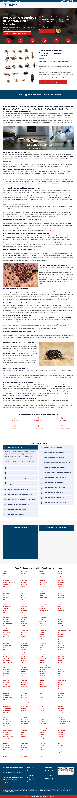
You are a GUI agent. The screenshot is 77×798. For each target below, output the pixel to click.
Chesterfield (7, 708)
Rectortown (43, 741)
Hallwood (24, 691)
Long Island (43, 584)
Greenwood (25, 682)
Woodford (60, 745)
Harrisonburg (25, 702)
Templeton (61, 682)
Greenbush (25, 680)
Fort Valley (25, 643)
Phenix (41, 715)
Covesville (7, 745)
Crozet (6, 752)
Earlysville (24, 606)
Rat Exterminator (62, 420)
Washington (61, 728)
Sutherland (60, 676)
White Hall (60, 732)
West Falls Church (62, 730)
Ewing (23, 619)
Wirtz (59, 743)
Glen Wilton (25, 665)
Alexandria (7, 576)
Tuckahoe (60, 702)
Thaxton (60, 684)
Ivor (23, 732)
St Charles (60, 643)
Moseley (42, 656)
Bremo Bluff (7, 652)
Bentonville (7, 626)
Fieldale (24, 632)
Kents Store (25, 743)
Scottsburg (61, 610)
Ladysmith (25, 752)
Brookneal (7, 656)
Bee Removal (15, 420)
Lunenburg (42, 593)
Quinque (42, 732)
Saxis (59, 604)
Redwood (42, 745)
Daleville (24, 573)
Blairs (5, 634)
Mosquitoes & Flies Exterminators (62, 428)
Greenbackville (26, 678)
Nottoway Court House (46, 689)
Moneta (42, 645)
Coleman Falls (8, 730)
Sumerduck (61, 671)
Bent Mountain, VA (12, 1)
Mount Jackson (44, 658)
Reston (41, 747)
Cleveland (7, 715)
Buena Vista (7, 665)
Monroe (42, 647)
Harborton (24, 697)
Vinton (59, 715)
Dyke (23, 602)
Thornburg (60, 689)
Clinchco (6, 723)
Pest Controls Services (39, 796)
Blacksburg (7, 632)
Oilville (41, 695)
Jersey (24, 736)
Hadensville (25, 689)
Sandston (60, 593)
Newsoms (42, 680)
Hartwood (24, 704)
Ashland (6, 597)
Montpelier (42, 652)
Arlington (6, 591)
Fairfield (24, 626)
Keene (23, 739)
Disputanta (25, 589)
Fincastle (24, 634)
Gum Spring (25, 686)
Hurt (23, 728)
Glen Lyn (24, 663)
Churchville (7, 710)
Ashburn (6, 595)
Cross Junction (8, 749)
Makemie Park (43, 608)
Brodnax (6, 654)
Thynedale (60, 691)
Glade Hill (24, 654)
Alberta (6, 573)
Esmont (24, 613)
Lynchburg (42, 600)
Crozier (6, 754)
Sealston (60, 615)
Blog (30, 781)
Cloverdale (7, 728)
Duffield (24, 597)
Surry (59, 673)
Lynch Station (43, 597)
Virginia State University (64, 721)
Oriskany (42, 697)
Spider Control (32, 775)
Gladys (24, 656)
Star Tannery (61, 649)
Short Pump (61, 621)
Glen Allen (24, 660)
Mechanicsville (44, 628)
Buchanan (7, 660)
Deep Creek (25, 578)
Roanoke (60, 571)
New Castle (43, 671)
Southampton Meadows (64, 628)
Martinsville (43, 621)
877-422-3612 (68, 1)
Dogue (24, 591)
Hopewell (24, 717)
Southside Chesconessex (64, 630)
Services (50, 5)
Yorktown (60, 754)
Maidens (42, 606)
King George (25, 749)
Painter (42, 699)
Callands (6, 671)
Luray (41, 595)
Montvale (42, 654)
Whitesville (60, 736)
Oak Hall (42, 691)
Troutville (60, 697)
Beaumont (7, 617)
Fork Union (24, 641)
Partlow (42, 708)
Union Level (61, 708)
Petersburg (43, 713)
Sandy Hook (61, 595)
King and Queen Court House (29, 747)
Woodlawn (60, 747)
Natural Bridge (43, 665)
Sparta (59, 632)
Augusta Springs (8, 600)
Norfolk (42, 684)
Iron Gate (24, 730)
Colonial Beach (8, 734)
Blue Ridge (7, 636)
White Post (60, 734)
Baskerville (7, 606)
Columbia (6, 739)
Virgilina (60, 717)
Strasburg (60, 665)
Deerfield (24, 580)
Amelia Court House (9, 582)
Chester (6, 704)
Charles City (7, 695)
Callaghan (7, 669)
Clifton (6, 719)
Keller (23, 741)
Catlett (6, 684)
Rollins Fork (60, 578)
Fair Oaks (24, 623)
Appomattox (7, 589)
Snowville (60, 623)
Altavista (6, 580)
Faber (23, 621)
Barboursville (7, 604)
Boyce (6, 647)
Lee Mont (42, 571)
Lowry (41, 591)
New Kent (42, 676)
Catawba (6, 682)
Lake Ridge (25, 754)
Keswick (24, 745)
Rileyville (42, 754)
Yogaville (60, 752)
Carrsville (6, 680)
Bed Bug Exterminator (38, 428)
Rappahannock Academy (46, 739)
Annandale (7, 586)
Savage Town (61, 602)
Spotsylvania (61, 636)
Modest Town (43, 643)
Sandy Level (61, 597)
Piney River (42, 717)
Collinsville (7, 732)
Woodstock (61, 749)
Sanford (60, 600)
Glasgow (24, 658)
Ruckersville (61, 582)
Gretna (24, 684)
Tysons (59, 704)
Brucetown (7, 658)
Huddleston (25, 723)
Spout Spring (61, 639)
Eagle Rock (25, 604)
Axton (5, 602)
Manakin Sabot (44, 610)
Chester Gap (7, 706)
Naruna (42, 660)
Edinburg (24, 610)
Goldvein (24, 667)
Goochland (25, 669)
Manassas (42, 613)
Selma (59, 617)
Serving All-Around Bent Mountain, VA (17, 33)
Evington (24, 617)
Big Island (6, 630)
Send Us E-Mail (50, 773)
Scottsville (60, 613)
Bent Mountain (8, 623)
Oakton (42, 693)
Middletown (43, 632)
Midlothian (42, 636)
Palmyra (42, 702)
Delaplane (24, 582)
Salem (59, 591)
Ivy (23, 734)
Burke (5, 667)
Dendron (24, 584)
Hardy (23, 699)
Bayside (6, 615)
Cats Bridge (7, 686)
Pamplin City (43, 704)
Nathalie (42, 663)
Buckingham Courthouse (10, 663)
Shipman (60, 619)
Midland (42, 634)
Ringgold (42, 756)
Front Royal (25, 649)
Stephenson (61, 658)
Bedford (6, 619)
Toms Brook (61, 693)
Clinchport (7, 726)
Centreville (7, 691)
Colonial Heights (8, 736)
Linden (41, 578)
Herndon (24, 710)
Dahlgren (6, 756)
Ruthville (60, 589)
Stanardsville (61, 645)
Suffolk (59, 669)
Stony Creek (61, 663)
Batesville (6, 613)
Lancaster (24, 756)
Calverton (6, 673)
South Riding (61, 626)
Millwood (42, 641)
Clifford (6, 717)
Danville (24, 576)
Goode (24, 671)
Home (44, 5)
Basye (5, 610)
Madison (42, 602)
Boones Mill (7, 643)
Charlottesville (8, 697)
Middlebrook (43, 630)
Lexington (42, 576)
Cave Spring (7, 689)
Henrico (24, 708)
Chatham (6, 699)
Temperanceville (62, 680)
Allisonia (6, 578)
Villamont (60, 713)
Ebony (23, 608)
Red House (42, 743)
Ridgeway (42, 752)
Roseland (60, 580)
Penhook (42, 710)
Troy (59, 699)
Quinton (42, 734)
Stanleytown (61, 647)
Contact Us (58, 5)
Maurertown (43, 623)
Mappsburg (43, 617)
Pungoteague (43, 730)
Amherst (6, 584)
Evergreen (24, 615)
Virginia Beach (61, 719)
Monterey (42, 649)
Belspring (6, 621)
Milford (41, 639)
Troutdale (60, 695)
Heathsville (25, 706)
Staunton (60, 654)
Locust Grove (43, 582)
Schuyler (60, 606)
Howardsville (25, 721)
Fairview (24, 628)
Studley (60, 667)
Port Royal (42, 721)
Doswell (24, 593)
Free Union (24, 647)
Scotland (60, 608)
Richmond (42, 749)
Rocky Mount (61, 576)
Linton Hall (42, 580)
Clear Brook (7, 713)
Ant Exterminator (38, 420)
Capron (6, 676)
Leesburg (42, 573)
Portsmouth (43, 723)
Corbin (6, 743)
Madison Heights (44, 604)
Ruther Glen (61, 586)
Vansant (60, 710)
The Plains (60, 686)
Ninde (41, 682)
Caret (5, 678)
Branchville (7, 649)
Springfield (60, 641)
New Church (43, 673)
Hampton (24, 693)
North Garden (43, 686)
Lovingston (43, 586)
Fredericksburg (26, 645)
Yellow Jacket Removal (34, 773)
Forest (23, 639)
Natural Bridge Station (45, 667)
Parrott (41, 706)
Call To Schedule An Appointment (53, 82)
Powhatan (42, 726)
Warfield (60, 726)
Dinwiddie (24, 586)
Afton (5, 571)
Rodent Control (15, 428)
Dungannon (25, 600)
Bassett (6, 608)
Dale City (24, 571)
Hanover (24, 695)
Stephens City (61, 656)
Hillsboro (24, 713)
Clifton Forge (7, 721)
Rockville (60, 573)
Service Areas (67, 5)
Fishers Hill (24, 636)
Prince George (43, 728)
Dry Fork (24, 595)
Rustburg (60, 584)
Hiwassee (24, 715)
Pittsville (42, 719)
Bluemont (6, 639)
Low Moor (42, 589)
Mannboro (42, 615)
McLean (42, 626)
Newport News (43, 678)
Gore (23, 676)
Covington (7, 747)
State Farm (61, 652)
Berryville (6, 628)
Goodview (24, 673)
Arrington (6, 593)
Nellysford (42, 669)
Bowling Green (8, 645)
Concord (6, 741)
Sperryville (60, 634)
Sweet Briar (61, 678)
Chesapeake (7, 702)
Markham (42, 619)
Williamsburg (61, 739)
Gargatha (24, 652)
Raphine (42, 736)
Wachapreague (62, 723)
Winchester (61, 741)
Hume (23, 726)
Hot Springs (25, 719)
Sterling (60, 660)
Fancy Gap (25, 630)
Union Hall (60, 706)
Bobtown (6, 641)
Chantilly (6, 693)
